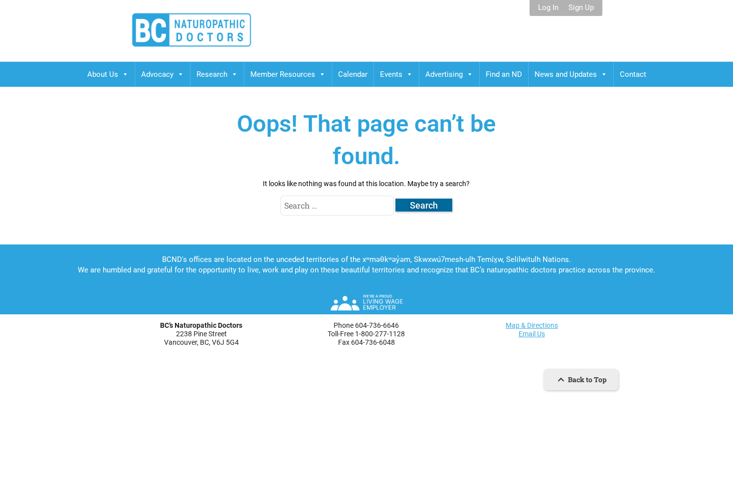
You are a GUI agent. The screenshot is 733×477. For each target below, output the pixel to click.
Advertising (444, 74)
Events (391, 74)
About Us (102, 74)
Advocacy (157, 74)
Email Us (532, 334)
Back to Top (586, 379)
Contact (633, 74)
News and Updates (566, 74)
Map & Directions (532, 325)
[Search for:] (337, 206)
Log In (548, 7)
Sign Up (581, 7)
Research (211, 74)
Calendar (352, 74)
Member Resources (282, 74)
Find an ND (504, 74)
